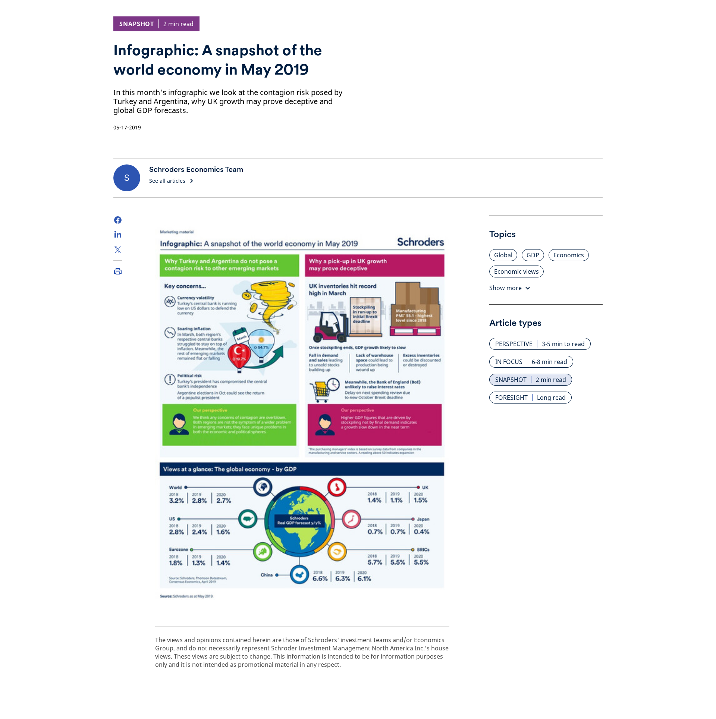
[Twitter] (117, 249)
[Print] (117, 271)
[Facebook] (117, 220)
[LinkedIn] (117, 234)
